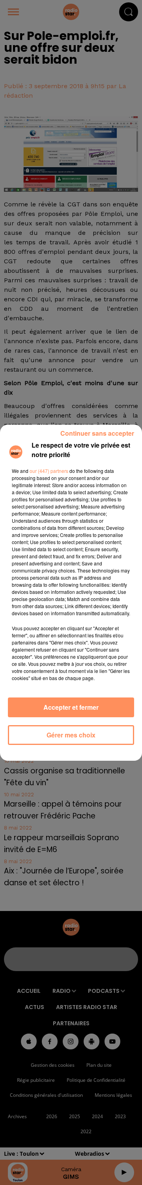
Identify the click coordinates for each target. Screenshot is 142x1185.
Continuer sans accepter (97, 433)
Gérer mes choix (71, 734)
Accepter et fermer (71, 707)
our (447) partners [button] (49, 470)
